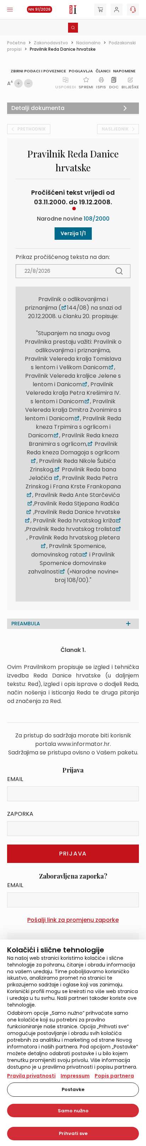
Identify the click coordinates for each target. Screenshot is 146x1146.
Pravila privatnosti (31, 1075)
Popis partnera (114, 1075)
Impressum (75, 1075)
